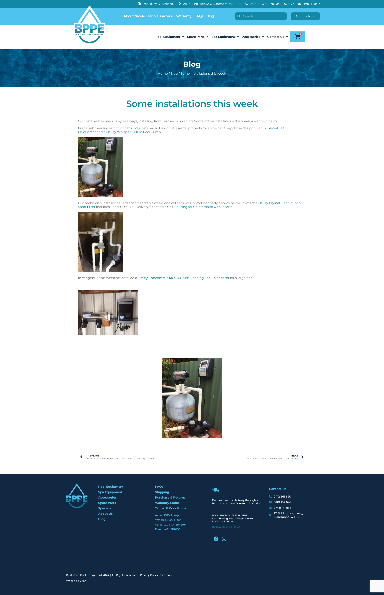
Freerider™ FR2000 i (168, 529)
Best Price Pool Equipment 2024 (87, 575)
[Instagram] (224, 539)
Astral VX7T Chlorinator (170, 524)
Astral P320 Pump (167, 515)
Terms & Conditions (170, 508)
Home (163, 73)
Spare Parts (196, 37)
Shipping (162, 492)
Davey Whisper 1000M (124, 132)
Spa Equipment (223, 37)
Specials (104, 508)
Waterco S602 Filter (168, 519)
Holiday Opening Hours (226, 526)
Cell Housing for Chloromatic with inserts (199, 207)
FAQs (199, 16)
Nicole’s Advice (160, 16)
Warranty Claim (167, 503)
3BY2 (85, 580)
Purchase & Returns (170, 497)
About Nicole (134, 16)
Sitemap (166, 575)
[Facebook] (216, 539)
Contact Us (275, 37)
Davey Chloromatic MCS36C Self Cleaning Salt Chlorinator (183, 278)
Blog (210, 16)
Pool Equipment (167, 37)
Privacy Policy (149, 575)
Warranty (183, 16)
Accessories (251, 37)
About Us (105, 514)
